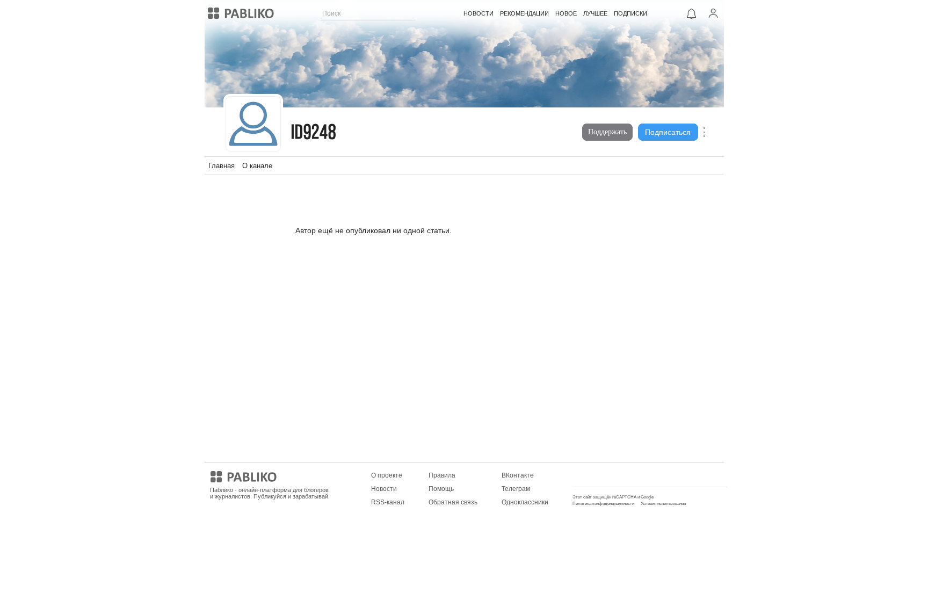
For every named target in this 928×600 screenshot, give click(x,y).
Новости (384, 489)
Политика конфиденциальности (603, 503)
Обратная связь (453, 502)
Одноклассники (525, 502)
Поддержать (607, 132)
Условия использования (663, 503)
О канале (257, 166)
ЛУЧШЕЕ (595, 13)
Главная (221, 166)
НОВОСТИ (478, 13)
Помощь (441, 489)
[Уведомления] (691, 13)
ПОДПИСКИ (630, 13)
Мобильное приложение (609, 475)
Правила (442, 475)
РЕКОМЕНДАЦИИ (524, 13)
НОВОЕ (566, 13)
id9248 (314, 133)
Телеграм (516, 489)
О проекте (386, 475)
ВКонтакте (518, 475)
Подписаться (668, 132)
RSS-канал (387, 502)
